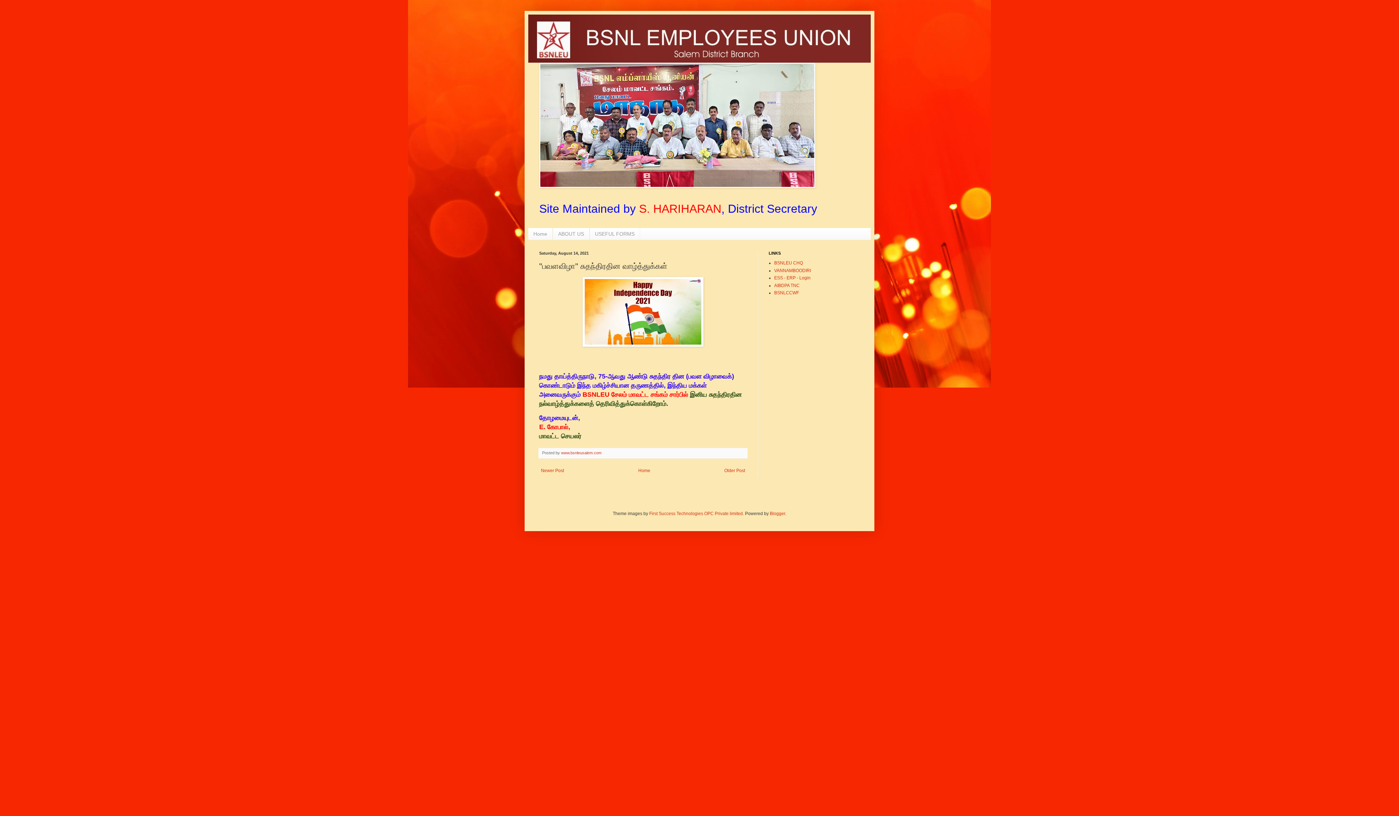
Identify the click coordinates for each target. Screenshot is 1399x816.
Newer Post (552, 470)
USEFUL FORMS (615, 234)
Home (540, 234)
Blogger (777, 513)
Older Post (734, 470)
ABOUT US (571, 234)
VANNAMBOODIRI (792, 270)
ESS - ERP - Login (792, 277)
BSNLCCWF (786, 292)
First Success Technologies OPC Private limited (696, 513)
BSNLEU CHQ (788, 263)
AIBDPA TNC (787, 285)
